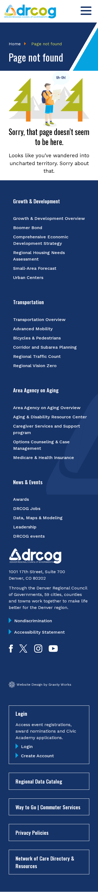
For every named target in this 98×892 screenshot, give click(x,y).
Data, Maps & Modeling (38, 517)
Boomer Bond (27, 227)
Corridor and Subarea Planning (45, 347)
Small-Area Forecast (34, 268)
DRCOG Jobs (26, 508)
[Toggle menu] (86, 11)
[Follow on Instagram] (38, 650)
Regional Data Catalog (39, 781)
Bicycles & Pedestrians (37, 338)
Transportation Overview (39, 319)
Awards (21, 499)
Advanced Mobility (33, 328)
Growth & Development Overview (49, 218)
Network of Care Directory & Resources (45, 862)
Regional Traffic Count (37, 356)
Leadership (24, 527)
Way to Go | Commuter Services (48, 807)
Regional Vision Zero (35, 365)
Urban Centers (28, 277)
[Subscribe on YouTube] (53, 650)
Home (15, 43)
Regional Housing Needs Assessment (39, 256)
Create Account (37, 755)
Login (27, 746)
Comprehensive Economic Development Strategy (40, 240)
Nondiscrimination (33, 620)
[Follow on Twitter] (23, 650)
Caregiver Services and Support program (46, 429)
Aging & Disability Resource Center (50, 416)
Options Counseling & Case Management (41, 445)
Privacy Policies (32, 832)
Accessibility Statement (39, 632)
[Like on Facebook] (11, 650)
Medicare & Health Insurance (43, 457)
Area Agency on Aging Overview (47, 407)
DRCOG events (29, 536)
